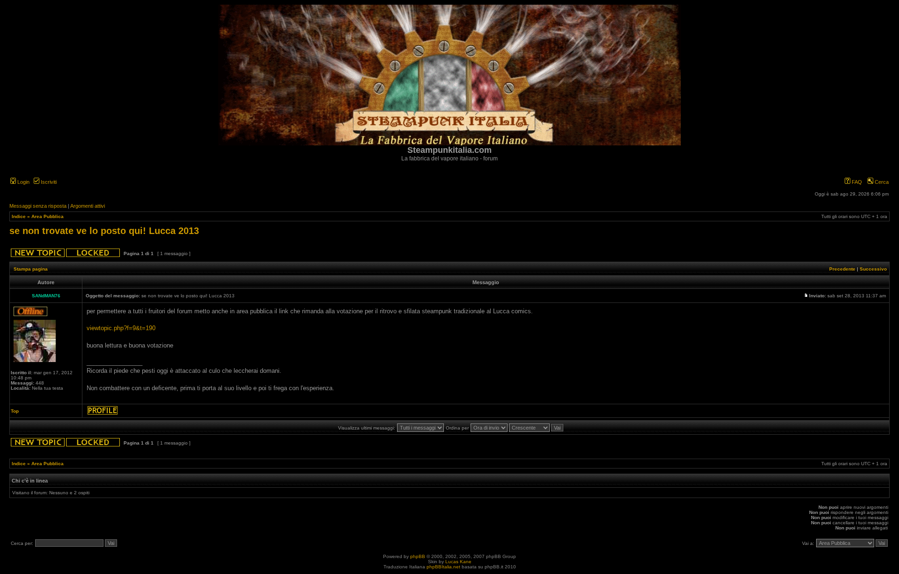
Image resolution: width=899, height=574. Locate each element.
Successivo (873, 269)
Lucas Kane (458, 561)
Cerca (881, 182)
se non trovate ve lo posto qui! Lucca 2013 (104, 231)
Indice (19, 216)
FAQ (856, 182)
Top (15, 411)
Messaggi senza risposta (37, 206)
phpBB (417, 556)
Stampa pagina (31, 269)
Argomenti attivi (87, 206)
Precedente (842, 269)
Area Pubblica (47, 216)
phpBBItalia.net (443, 566)
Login (22, 182)
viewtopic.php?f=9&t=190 (121, 328)
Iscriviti (48, 182)
